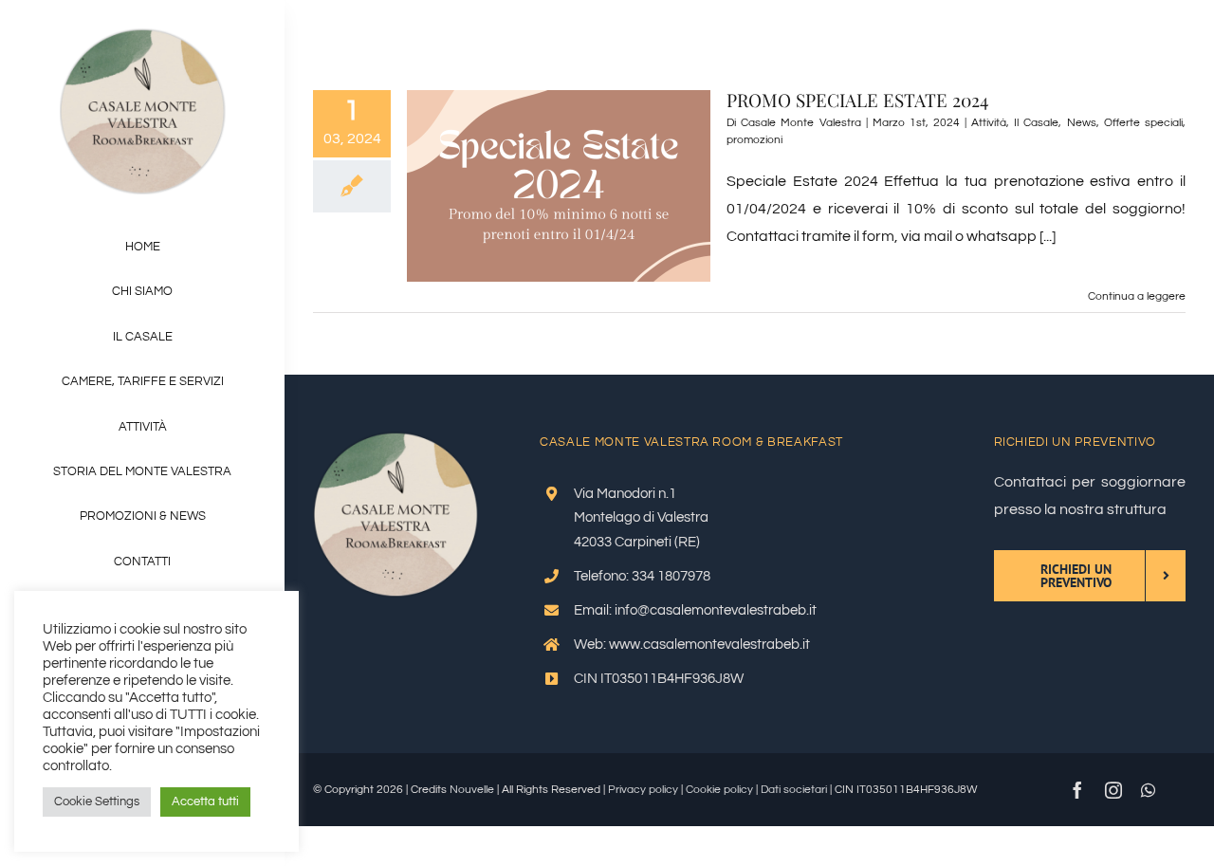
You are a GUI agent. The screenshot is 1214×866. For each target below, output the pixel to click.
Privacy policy (643, 789)
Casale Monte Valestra (800, 123)
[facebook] (1077, 790)
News (1081, 123)
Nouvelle (472, 789)
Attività (988, 123)
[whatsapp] (1148, 790)
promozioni (754, 140)
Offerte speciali (1143, 123)
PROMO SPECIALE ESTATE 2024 (857, 99)
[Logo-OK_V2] (143, 36)
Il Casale (1036, 123)
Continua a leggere (1137, 296)
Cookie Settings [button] (96, 801)
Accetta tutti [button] (205, 801)
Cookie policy (719, 789)
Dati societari (794, 789)
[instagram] (1113, 790)
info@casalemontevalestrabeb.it (716, 610)
